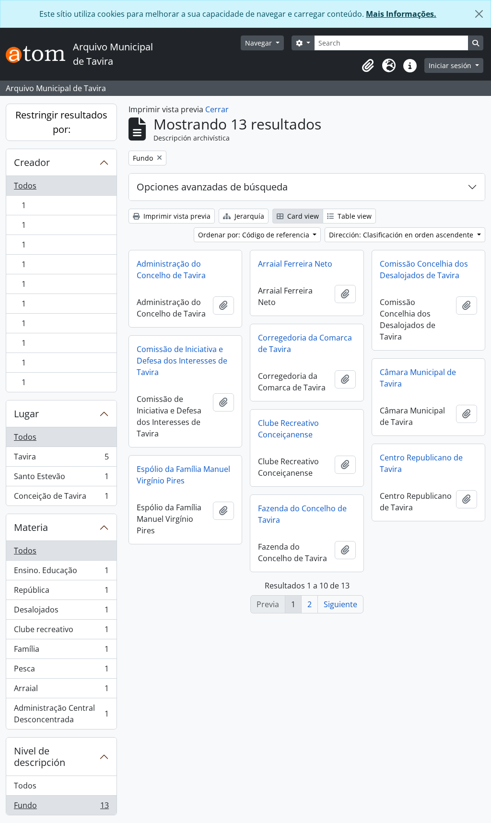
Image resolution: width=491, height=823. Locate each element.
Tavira (61, 459)
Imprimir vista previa (175, 216)
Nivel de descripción (39, 756)
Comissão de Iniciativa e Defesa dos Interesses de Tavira (182, 360)
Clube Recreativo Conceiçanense (288, 429)
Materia (31, 527)
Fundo (61, 807)
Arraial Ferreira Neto (295, 264)
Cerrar (217, 109)
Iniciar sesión (451, 65)
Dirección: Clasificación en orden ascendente (402, 234)
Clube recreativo (61, 631)
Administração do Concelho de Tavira (171, 270)
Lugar (26, 413)
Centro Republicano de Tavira (421, 463)
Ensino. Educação (61, 572)
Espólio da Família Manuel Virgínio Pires (183, 475)
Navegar (259, 42)
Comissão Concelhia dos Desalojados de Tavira (424, 270)
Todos (25, 185)
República (61, 592)
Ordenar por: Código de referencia (254, 234)
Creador (32, 162)
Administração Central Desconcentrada (61, 714)
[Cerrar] (479, 13)
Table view (354, 216)
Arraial (61, 690)
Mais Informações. (401, 14)
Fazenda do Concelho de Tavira (302, 514)
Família (61, 651)
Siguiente (340, 604)
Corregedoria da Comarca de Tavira (305, 343)
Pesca (61, 671)
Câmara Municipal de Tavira (418, 378)
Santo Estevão (61, 478)
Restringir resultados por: (61, 122)
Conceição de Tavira (61, 498)
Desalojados (61, 612)
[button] (367, 65)
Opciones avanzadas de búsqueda (212, 186)
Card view (302, 216)
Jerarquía (248, 216)
